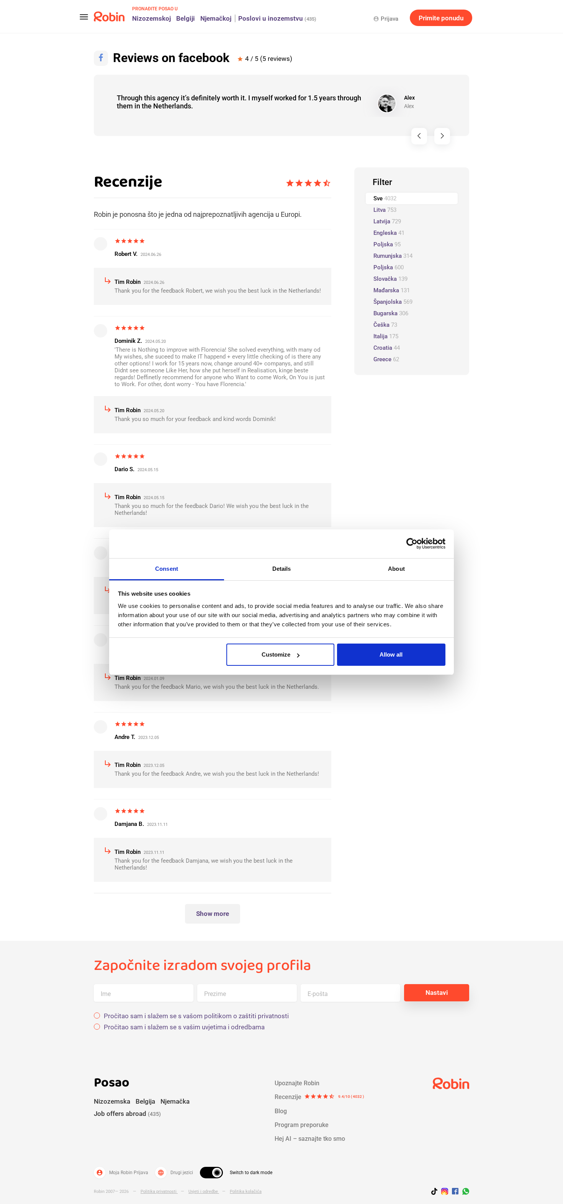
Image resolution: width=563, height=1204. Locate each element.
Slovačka (390, 278)
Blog (281, 1111)
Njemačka (175, 1101)
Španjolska (392, 301)
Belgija (145, 1101)
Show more (212, 913)
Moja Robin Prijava (122, 1172)
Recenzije (319, 1097)
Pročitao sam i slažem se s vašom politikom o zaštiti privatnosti (196, 1016)
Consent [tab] (166, 568)
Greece (386, 359)
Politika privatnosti (159, 1191)
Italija (385, 336)
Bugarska (390, 313)
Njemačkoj (215, 18)
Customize (276, 654)
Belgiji (185, 18)
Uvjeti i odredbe (203, 1191)
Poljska (387, 244)
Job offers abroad (127, 1113)
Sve (384, 198)
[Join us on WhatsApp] (463, 1192)
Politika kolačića (246, 1191)
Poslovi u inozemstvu (277, 18)
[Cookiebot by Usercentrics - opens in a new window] (411, 543)
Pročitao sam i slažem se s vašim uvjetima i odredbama (184, 1027)
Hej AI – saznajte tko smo (310, 1138)
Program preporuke (302, 1125)
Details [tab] (281, 568)
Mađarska (391, 290)
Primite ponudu (441, 18)
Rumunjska (392, 255)
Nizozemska (112, 1101)
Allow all (391, 654)
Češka (385, 324)
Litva (384, 209)
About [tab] (396, 568)
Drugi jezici (175, 1172)
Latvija (387, 221)
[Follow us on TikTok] (436, 1192)
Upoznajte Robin (297, 1083)
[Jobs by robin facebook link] (455, 1192)
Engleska (388, 232)
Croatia (386, 347)
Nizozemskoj (151, 18)
